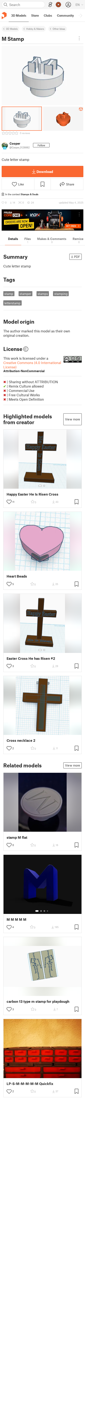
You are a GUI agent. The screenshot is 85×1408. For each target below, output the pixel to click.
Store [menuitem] (35, 15)
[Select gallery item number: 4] (47, 911)
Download (45, 171)
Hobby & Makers (35, 28)
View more (72, 419)
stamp (8, 294)
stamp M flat (17, 837)
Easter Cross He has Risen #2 (31, 658)
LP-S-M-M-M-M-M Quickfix (30, 1084)
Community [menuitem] (65, 15)
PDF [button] (77, 256)
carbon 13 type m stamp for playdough (38, 1001)
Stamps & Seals (29, 194)
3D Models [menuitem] (18, 15)
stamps (43, 294)
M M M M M (16, 919)
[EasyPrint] (50, 4)
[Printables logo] (4, 15)
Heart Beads (17, 576)
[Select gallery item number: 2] (44, 486)
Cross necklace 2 (21, 740)
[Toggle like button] (9, 501)
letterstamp (12, 303)
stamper (25, 294)
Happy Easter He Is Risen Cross (32, 494)
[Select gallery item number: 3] (44, 911)
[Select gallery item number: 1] (40, 486)
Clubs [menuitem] (48, 15)
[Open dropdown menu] (79, 38)
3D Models (12, 28)
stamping (61, 294)
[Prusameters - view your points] (58, 4)
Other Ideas (59, 28)
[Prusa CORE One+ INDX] (42, 220)
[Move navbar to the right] (81, 15)
